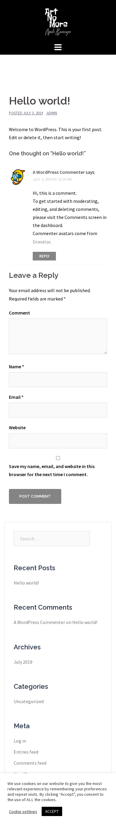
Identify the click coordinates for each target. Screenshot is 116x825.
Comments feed (30, 763)
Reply (44, 256)
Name (16, 366)
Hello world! (26, 583)
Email (16, 397)
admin (52, 113)
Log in (20, 741)
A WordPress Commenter (59, 172)
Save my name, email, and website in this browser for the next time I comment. (52, 470)
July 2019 (23, 662)
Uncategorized (29, 701)
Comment (19, 313)
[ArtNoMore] (58, 20)
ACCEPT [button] (52, 811)
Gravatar (41, 242)
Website (17, 427)
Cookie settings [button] (23, 811)
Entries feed (26, 752)
